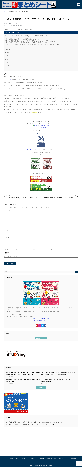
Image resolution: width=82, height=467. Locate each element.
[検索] (76, 272)
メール (6, 237)
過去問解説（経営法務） (13, 424)
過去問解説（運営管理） (45, 422)
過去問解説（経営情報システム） (30, 424)
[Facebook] (45, 325)
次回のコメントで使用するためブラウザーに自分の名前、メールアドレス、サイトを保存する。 (31, 250)
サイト (6, 243)
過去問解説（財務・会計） (17, 25)
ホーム (5, 11)
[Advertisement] (41, 441)
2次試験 (47, 424)
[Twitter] (42, 325)
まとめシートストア (32, 149)
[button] (78, 4)
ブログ (42, 424)
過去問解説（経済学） (59, 422)
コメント (7, 210)
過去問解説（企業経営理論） (13, 422)
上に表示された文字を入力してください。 (15, 256)
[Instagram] (39, 325)
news (52, 424)
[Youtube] (37, 325)
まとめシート (7, 79)
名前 (6, 230)
